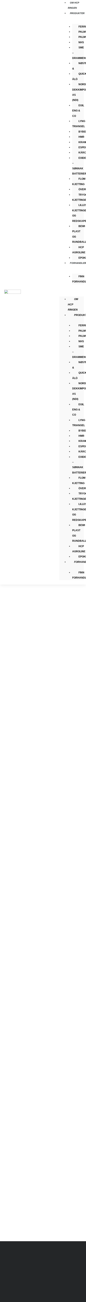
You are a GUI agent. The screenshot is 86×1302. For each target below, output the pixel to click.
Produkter (77, 13)
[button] (71, 291)
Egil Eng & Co (78, 110)
